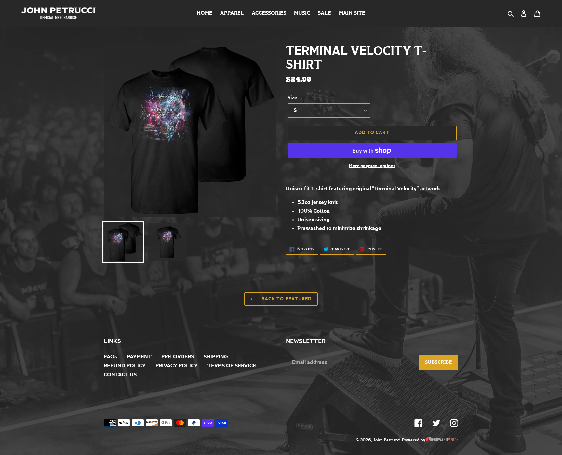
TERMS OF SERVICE (231, 365)
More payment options (372, 166)
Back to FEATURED (286, 299)
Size (292, 97)
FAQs (110, 357)
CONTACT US (120, 374)
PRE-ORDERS (177, 357)
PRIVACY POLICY (176, 365)
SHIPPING (216, 357)
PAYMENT (139, 357)
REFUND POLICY (125, 365)
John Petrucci (387, 440)
